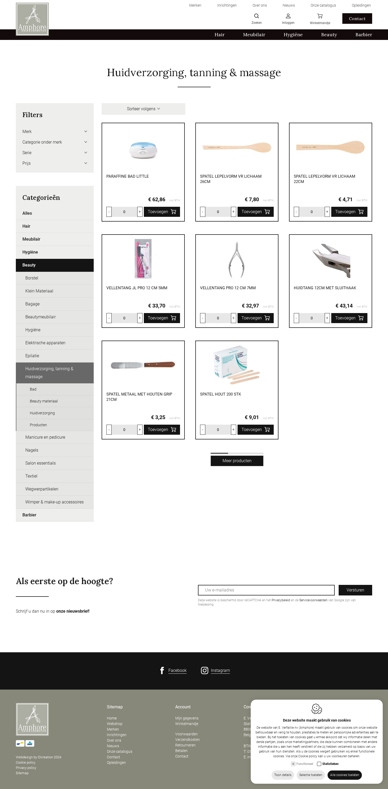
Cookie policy (25, 762)
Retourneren (185, 745)
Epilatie (32, 355)
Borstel (31, 278)
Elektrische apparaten (45, 342)
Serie (26, 152)
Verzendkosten (187, 739)
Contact (357, 18)
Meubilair (31, 239)
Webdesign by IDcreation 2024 (38, 757)
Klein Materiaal (39, 290)
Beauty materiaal (44, 401)
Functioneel (304, 764)
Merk (27, 131)
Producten (38, 425)
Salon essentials (40, 463)
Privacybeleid (281, 600)
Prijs (26, 163)
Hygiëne (30, 252)
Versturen (355, 590)
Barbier (29, 514)
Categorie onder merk (42, 142)
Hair (26, 226)
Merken (113, 729)
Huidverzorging (42, 413)
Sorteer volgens (141, 108)
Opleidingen (116, 762)
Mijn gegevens (186, 718)
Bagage (32, 303)
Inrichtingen (116, 735)
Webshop (114, 724)
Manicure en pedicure (45, 437)
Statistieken (330, 764)
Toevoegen (158, 211)
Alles (27, 213)
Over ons (114, 740)
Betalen (181, 751)
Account (183, 707)
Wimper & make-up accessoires (54, 501)
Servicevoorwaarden (313, 600)
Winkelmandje (186, 724)
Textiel (31, 476)
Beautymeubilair (40, 316)
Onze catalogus (119, 751)
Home (112, 718)
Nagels (31, 450)
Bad (33, 389)
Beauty (29, 265)
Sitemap (22, 773)
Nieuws (113, 746)
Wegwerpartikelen (41, 489)
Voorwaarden (186, 734)
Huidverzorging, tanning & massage (49, 372)
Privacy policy (26, 768)
